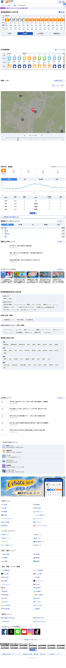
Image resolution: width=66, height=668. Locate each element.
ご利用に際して (42, 654)
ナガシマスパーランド (9, 329)
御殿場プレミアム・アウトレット (50, 304)
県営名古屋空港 (20, 319)
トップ (3, 5)
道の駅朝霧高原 (19, 332)
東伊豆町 (34, 350)
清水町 (38, 359)
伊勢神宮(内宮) (37, 332)
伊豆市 (20, 350)
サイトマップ (57, 654)
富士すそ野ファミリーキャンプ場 (28, 309)
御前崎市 (51, 365)
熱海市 (5, 350)
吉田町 (50, 344)
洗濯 (4, 66)
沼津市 (5, 359)
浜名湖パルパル (28, 332)
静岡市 (5, 298)
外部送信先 (35, 654)
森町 (5, 367)
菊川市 (56, 365)
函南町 (5, 353)
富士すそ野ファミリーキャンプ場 (11, 309)
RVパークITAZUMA (36, 304)
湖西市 (45, 365)
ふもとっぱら (19, 329)
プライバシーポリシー (17, 654)
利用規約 (9, 654)
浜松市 (10, 298)
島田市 (28, 344)
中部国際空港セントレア (9, 319)
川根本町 (6, 233)
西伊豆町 (57, 350)
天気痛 (4, 62)
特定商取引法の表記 (27, 654)
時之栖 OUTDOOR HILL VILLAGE (26, 307)
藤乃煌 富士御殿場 (8, 304)
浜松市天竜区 (23, 365)
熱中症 (4, 58)
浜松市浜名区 (15, 365)
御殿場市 (27, 359)
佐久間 (6, 230)
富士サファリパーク (57, 329)
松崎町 (50, 350)
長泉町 (43, 359)
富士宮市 (16, 359)
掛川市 (34, 365)
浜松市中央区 (7, 365)
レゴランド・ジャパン (9, 332)
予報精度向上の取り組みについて (33, 639)
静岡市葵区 (6, 344)
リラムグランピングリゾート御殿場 (22, 304)
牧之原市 (45, 344)
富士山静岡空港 (29, 319)
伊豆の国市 (27, 350)
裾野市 (33, 359)
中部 (9, 5)
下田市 (15, 350)
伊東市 (10, 350)
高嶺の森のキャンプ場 (9, 307)
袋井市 (40, 365)
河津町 (39, 350)
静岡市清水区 (22, 344)
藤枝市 (39, 344)
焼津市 (33, 344)
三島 (5, 236)
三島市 (10, 359)
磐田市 (29, 365)
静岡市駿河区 (14, 344)
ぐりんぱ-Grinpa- (47, 332)
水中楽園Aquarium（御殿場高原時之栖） (45, 307)
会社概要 (4, 654)
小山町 (48, 359)
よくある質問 (50, 654)
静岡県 (15, 5)
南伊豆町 (45, 350)
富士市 (21, 359)
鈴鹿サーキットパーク (29, 329)
